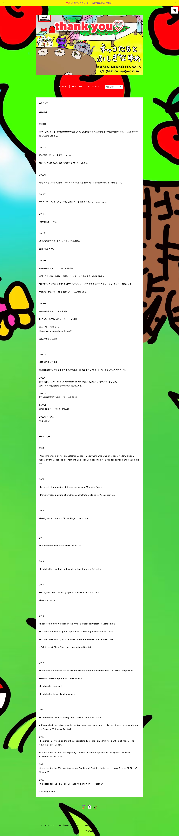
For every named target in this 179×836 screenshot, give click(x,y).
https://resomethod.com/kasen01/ (56, 331)
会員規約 (88, 825)
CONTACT (93, 86)
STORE (63, 86)
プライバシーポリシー (46, 825)
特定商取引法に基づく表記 (69, 825)
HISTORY (77, 86)
